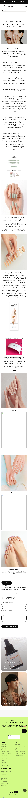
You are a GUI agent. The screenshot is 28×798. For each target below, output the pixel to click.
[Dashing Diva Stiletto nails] (14, 430)
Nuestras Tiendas (20, 746)
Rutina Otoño (5, 751)
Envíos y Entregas (6, 771)
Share (7, 582)
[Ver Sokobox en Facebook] (10, 792)
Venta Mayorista (20, 751)
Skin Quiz (3, 762)
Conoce (3, 742)
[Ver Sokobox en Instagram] (12, 792)
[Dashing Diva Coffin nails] (14, 390)
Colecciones (5, 750)
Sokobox (16, 794)
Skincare (3, 744)
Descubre (17, 742)
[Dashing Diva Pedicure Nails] (14, 512)
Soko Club (4, 758)
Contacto (18, 750)
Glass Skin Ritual (6, 753)
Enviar (24, 731)
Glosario (3, 760)
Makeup (3, 746)
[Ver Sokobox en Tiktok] (17, 792)
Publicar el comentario (10, 626)
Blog (16, 748)
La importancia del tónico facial (11, 701)
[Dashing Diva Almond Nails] (14, 472)
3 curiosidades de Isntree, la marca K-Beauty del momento (13, 665)
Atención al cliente (6, 768)
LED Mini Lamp (18, 338)
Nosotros (18, 744)
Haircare (3, 748)
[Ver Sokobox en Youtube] (15, 792)
